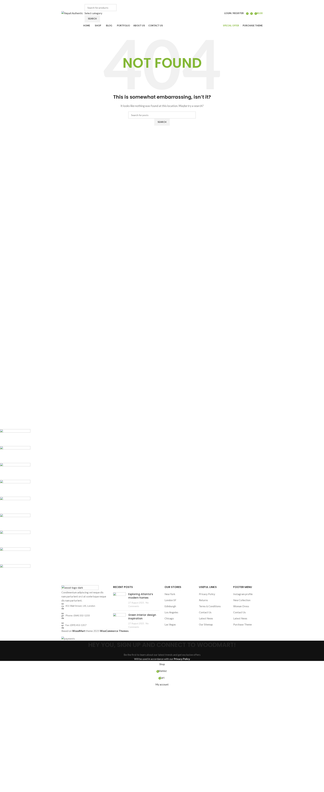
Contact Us (205, 612)
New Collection (241, 600)
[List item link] (84, 615)
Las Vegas (170, 624)
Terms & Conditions (210, 606)
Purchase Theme (242, 624)
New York (170, 594)
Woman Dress (241, 606)
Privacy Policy (207, 594)
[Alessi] (100, 505)
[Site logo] (72, 12)
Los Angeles (171, 612)
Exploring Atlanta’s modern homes (140, 595)
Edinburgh (170, 606)
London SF (170, 600)
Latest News (206, 618)
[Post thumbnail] (119, 600)
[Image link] (80, 587)
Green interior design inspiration (142, 616)
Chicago (169, 618)
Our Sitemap (206, 624)
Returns (203, 600)
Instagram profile (243, 594)
